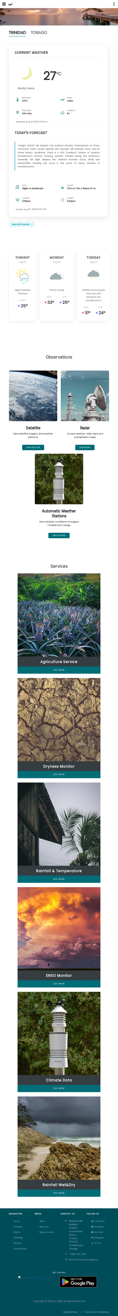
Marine (17, 1232)
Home (17, 1221)
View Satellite (33, 447)
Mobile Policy (70, 1312)
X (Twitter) (99, 1221)
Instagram (98, 1237)
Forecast (18, 1226)
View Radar (84, 447)
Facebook (98, 1226)
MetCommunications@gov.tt (76, 1259)
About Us (43, 1226)
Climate (18, 1243)
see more (59, 670)
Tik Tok (97, 1243)
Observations (20, 1248)
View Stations (59, 535)
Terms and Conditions (96, 1312)
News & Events (46, 1232)
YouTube (98, 1232)
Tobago (39, 32)
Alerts (42, 1221)
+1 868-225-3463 (76, 1254)
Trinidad (17, 32)
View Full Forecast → (22, 224)
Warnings (18, 1237)
